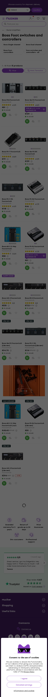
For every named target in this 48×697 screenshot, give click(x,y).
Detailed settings (24, 684)
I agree (24, 678)
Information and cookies (24, 691)
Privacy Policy (29, 671)
